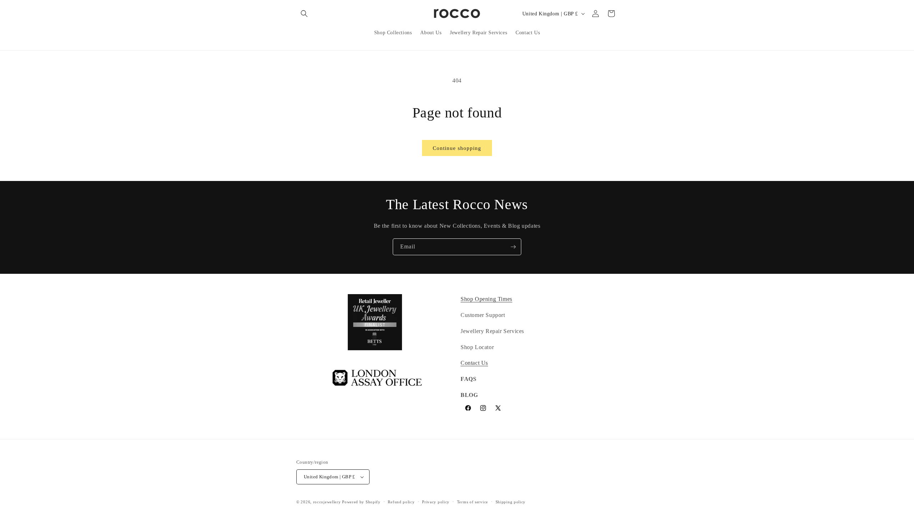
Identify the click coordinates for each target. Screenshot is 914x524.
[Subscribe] (513, 246)
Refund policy (401, 502)
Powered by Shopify (361, 502)
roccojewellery (327, 502)
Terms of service (472, 502)
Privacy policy (436, 502)
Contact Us (474, 363)
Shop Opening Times (486, 299)
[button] (304, 13)
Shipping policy (511, 502)
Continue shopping (457, 148)
